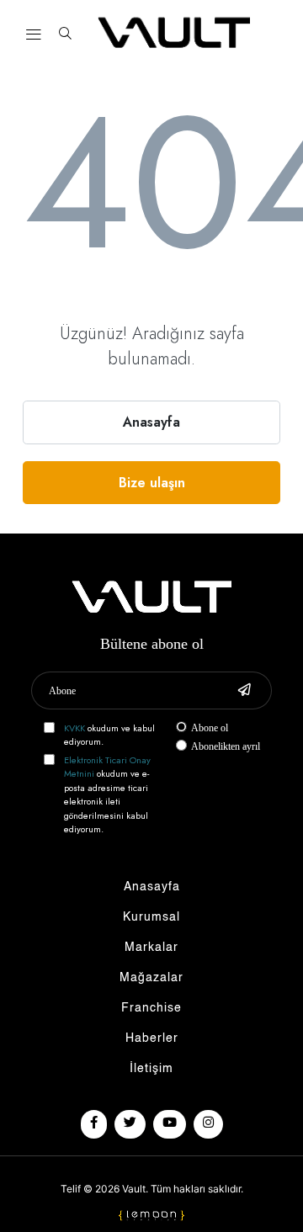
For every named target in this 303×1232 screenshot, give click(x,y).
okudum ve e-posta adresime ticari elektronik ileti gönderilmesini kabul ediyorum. (107, 794)
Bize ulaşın (152, 482)
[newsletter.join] (244, 690)
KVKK (74, 728)
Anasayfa (151, 422)
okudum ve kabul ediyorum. (109, 735)
